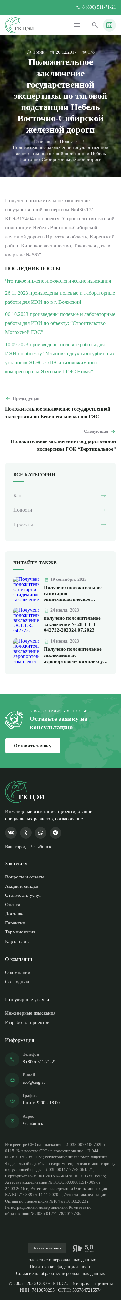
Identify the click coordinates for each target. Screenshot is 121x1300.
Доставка (15, 913)
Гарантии (15, 922)
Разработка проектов (27, 1022)
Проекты (23, 524)
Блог (18, 495)
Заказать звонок (47, 1248)
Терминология (20, 931)
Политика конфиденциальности (61, 1266)
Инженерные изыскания (30, 1013)
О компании (17, 972)
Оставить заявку (33, 745)
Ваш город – (28, 846)
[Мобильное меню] (77, 25)
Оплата (12, 904)
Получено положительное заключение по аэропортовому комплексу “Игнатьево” (73, 655)
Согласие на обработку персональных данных (60, 1273)
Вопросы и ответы (24, 876)
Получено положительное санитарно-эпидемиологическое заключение (73, 594)
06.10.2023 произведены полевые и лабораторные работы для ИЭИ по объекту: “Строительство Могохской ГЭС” (60, 323)
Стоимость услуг (23, 895)
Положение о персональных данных (60, 1260)
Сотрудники (18, 981)
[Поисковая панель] (94, 25)
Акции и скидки (21, 886)
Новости (69, 141)
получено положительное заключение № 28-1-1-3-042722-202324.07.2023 (72, 624)
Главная (42, 141)
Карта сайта (18, 941)
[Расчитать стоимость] (109, 25)
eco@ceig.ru (34, 1082)
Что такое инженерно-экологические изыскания (58, 280)
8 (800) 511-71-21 (99, 7)
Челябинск (33, 1123)
